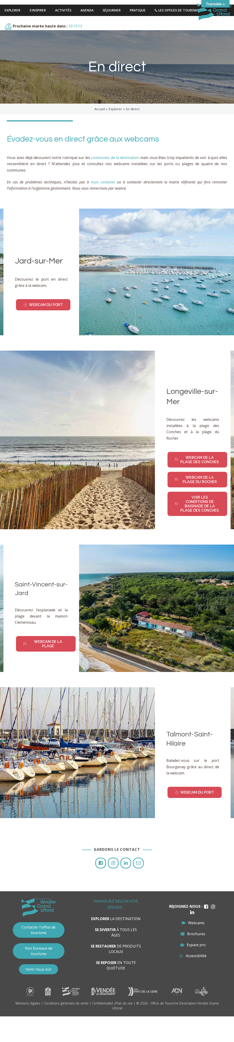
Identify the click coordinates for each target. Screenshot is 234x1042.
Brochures (196, 933)
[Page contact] (138, 863)
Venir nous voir (38, 969)
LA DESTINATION (116, 918)
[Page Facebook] (100, 863)
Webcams (196, 922)
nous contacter (103, 182)
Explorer (115, 109)
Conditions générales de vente (66, 1003)
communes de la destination (115, 157)
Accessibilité (196, 955)
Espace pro (196, 944)
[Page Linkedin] (125, 863)
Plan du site (124, 1003)
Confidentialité (102, 1003)
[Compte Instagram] (113, 863)
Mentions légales (28, 1003)
